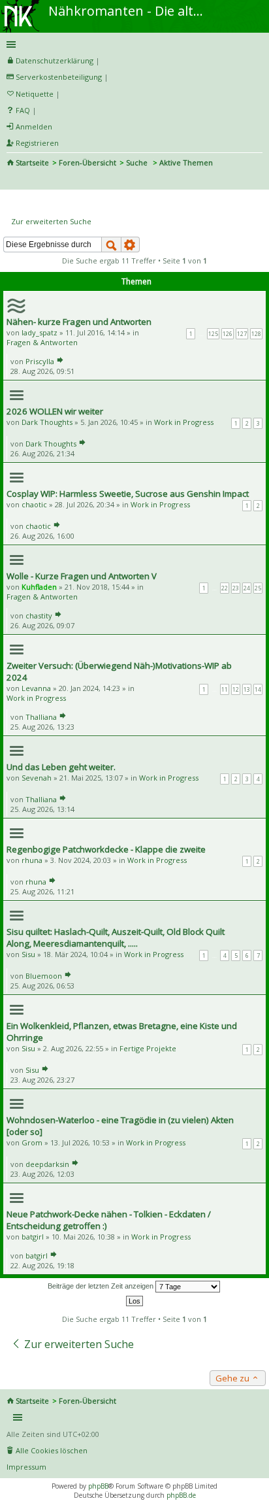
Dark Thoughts (47, 422)
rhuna (32, 860)
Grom (32, 1142)
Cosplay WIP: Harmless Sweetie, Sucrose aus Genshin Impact (128, 493)
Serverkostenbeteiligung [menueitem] (59, 77)
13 (247, 689)
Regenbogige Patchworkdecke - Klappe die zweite (106, 849)
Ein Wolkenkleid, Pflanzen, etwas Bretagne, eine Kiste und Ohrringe (122, 1031)
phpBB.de (181, 1495)
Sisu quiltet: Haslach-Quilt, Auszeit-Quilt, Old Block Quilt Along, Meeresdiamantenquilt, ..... (116, 937)
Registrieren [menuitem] (37, 143)
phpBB (98, 1486)
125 (213, 333)
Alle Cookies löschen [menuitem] (51, 1450)
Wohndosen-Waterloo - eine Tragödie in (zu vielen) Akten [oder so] (120, 1126)
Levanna (36, 688)
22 (224, 588)
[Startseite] (21, 4)
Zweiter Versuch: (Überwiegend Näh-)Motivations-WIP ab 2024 (119, 671)
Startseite (32, 162)
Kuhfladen (39, 587)
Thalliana (41, 717)
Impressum (26, 1467)
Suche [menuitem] (12, 180)
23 (235, 588)
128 (256, 333)
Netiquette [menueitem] (35, 94)
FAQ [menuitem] (23, 110)
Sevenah (37, 778)
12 (235, 689)
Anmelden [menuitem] (34, 126)
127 (242, 333)
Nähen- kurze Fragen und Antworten (79, 322)
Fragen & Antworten (42, 342)
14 (258, 689)
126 (227, 333)
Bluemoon (43, 976)
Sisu (28, 954)
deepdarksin (47, 1164)
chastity (38, 615)
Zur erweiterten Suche (51, 221)
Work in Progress (184, 422)
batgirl (33, 1236)
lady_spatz (39, 332)
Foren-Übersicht (87, 162)
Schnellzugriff (132, 44)
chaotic (34, 504)
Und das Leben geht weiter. (61, 767)
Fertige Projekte (147, 1048)
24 (247, 588)
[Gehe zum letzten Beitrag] (60, 361)
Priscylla (39, 361)
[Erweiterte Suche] (130, 244)
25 (258, 588)
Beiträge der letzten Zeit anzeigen (101, 1286)
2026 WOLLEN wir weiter (55, 411)
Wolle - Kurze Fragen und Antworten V (82, 576)
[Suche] (111, 244)
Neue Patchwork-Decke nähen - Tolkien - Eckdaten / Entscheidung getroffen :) (109, 1220)
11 (224, 689)
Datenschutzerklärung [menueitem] (54, 60)
